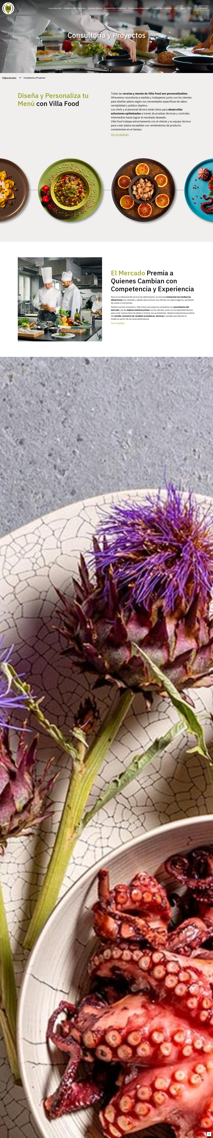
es (189, 8)
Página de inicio (9, 78)
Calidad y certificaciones (75, 8)
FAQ (176, 8)
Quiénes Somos (95, 8)
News (182, 8)
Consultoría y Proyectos (115, 8)
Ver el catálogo (120, 134)
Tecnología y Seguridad (138, 8)
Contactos (202, 8)
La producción (55, 8)
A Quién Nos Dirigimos (162, 8)
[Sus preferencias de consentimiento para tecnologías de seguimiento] (209, 1134)
